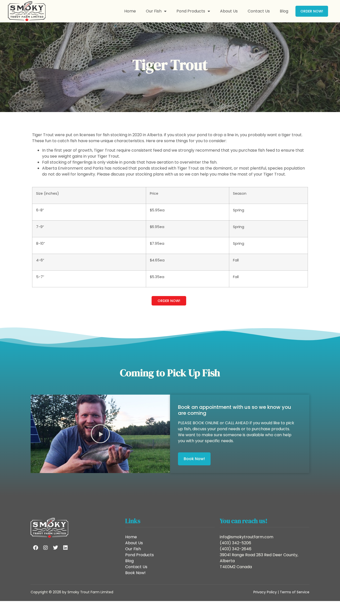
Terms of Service (294, 592)
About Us (229, 11)
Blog (284, 11)
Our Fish (154, 11)
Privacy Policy (265, 592)
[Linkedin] (65, 548)
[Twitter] (55, 548)
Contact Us (259, 11)
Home (130, 11)
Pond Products (190, 11)
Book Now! (135, 573)
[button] (100, 434)
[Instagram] (46, 548)
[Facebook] (36, 548)
